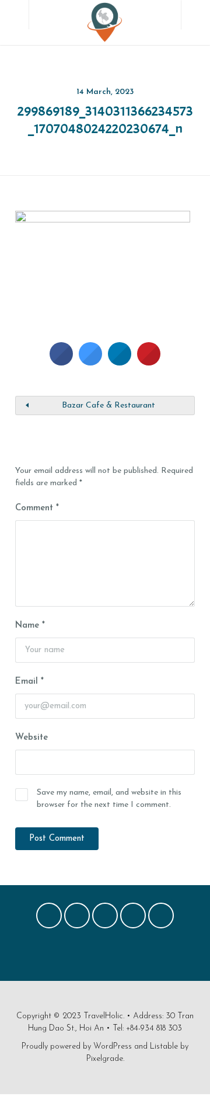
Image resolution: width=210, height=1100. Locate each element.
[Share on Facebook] (61, 362)
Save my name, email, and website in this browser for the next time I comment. (109, 798)
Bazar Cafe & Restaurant (108, 405)
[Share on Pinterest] (148, 362)
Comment (37, 508)
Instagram (133, 918)
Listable (164, 1046)
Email (29, 681)
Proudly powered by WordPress (77, 1046)
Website (31, 737)
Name (30, 625)
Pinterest (105, 918)
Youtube (161, 918)
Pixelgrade (104, 1058)
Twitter (77, 918)
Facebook (49, 918)
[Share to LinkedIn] (119, 362)
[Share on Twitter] (90, 362)
